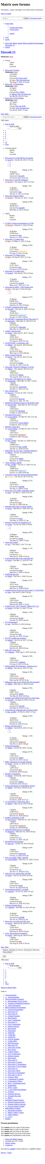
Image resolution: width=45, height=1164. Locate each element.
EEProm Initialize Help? (13, 905)
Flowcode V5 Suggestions (14, 84)
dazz (20, 192)
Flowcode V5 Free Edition (14, 98)
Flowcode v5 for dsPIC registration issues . (20, 491)
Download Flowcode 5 (13, 415)
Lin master (9, 439)
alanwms (10, 393)
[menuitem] (16, 27)
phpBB (12, 1149)
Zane (20, 554)
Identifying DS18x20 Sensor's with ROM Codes (22, 403)
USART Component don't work (16, 307)
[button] (9, 124)
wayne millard (12, 417)
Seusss (9, 923)
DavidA (10, 182)
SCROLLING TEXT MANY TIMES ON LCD (22, 606)
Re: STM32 (20, 92)
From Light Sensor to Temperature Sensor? (20, 786)
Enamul (10, 273)
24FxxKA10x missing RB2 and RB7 (18, 873)
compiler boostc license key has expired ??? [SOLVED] (24, 590)
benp (20, 303)
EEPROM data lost (12, 574)
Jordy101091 (11, 405)
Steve (14, 80)
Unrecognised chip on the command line (19, 558)
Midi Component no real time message (18, 762)
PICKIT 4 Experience (12, 774)
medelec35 (22, 435)
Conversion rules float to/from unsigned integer (21, 475)
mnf (19, 722)
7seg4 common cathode (13, 463)
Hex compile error (11, 391)
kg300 (9, 935)
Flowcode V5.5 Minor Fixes (15, 255)
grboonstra (11, 321)
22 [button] (6, 142)
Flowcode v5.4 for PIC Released (16, 180)
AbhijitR (21, 487)
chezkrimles (11, 381)
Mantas (14, 94)
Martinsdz (10, 832)
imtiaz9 (9, 640)
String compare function (13, 355)
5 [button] (5, 138)
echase (9, 524)
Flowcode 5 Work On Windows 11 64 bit (19, 367)
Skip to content (6, 14)
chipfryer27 (22, 315)
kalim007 (21, 208)
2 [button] (5, 132)
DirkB (9, 576)
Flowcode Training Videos (14, 196)
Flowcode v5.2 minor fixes (14, 239)
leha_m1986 (11, 441)
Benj (11, 57)
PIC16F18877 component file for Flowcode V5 (21, 319)
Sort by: (21, 950)
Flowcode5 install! (11, 542)
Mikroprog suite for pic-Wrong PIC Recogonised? (22, 682)
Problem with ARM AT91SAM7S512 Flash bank (22, 698)
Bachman (21, 411)
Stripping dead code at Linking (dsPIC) (18, 506)
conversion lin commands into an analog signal (21, 710)
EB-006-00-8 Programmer (14, 842)
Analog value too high (13, 331)
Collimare (10, 652)
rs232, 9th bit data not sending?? (16, 933)
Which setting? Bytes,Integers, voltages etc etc (21, 666)
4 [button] (5, 136)
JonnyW (10, 160)
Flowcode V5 (8, 52)
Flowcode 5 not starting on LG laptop (18, 379)
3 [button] (5, 134)
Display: (6, 950)
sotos (9, 493)
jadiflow (10, 477)
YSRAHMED (12, 860)
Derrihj (9, 608)
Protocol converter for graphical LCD (18, 522)
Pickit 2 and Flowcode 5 (13, 726)
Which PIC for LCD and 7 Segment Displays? (21, 451)
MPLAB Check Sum (12, 650)
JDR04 (9, 345)
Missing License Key (12, 427)
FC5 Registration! (11, 622)
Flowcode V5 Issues (12, 70)
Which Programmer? (12, 746)
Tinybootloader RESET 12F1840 (16, 889)
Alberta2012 (22, 251)
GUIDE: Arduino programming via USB (19, 223)
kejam (9, 508)
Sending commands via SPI (14, 818)
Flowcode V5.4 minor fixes (14, 271)
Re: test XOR (21, 106)
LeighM (21, 678)
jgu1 (20, 267)
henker (9, 333)
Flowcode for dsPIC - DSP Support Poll (19, 287)
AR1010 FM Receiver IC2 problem (17, 830)
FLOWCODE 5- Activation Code (17, 343)
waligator (10, 891)
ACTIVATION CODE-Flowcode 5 (17, 802)
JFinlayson (22, 854)
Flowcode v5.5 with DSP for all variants (19, 158)
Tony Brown (11, 820)
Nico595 (21, 176)
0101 (13, 108)
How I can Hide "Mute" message (16, 858)
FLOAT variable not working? (15, 638)
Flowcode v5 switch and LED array (17, 921)
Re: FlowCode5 (21, 78)
